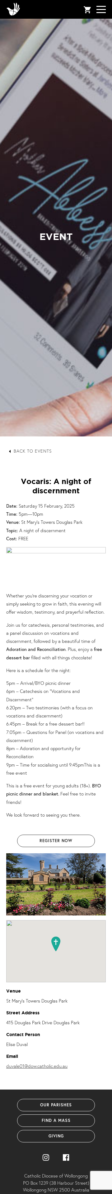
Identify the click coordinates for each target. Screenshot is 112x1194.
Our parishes (56, 1105)
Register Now (56, 840)
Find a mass (56, 1120)
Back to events (33, 451)
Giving (56, 1136)
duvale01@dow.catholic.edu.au (37, 1066)
